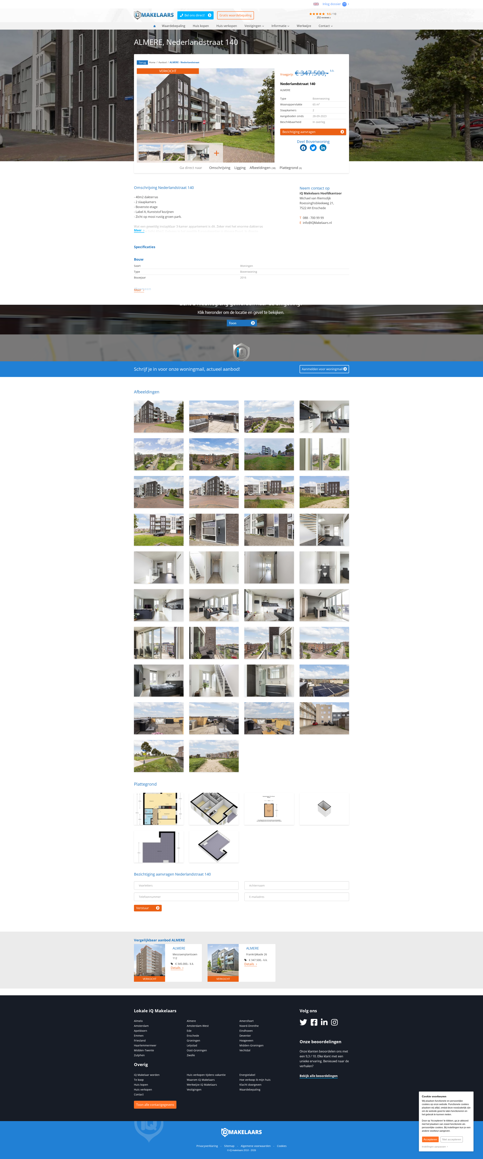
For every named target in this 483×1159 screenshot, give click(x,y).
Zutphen (139, 1055)
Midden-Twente (144, 1050)
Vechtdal (244, 1050)
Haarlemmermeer (145, 1045)
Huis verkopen (226, 26)
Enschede (193, 1035)
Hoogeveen (246, 1040)
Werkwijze (304, 26)
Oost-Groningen (197, 1050)
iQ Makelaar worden (147, 1075)
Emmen (139, 1035)
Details (176, 968)
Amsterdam (141, 1026)
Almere (191, 1021)
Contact (324, 26)
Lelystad (192, 1045)
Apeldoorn (140, 1030)
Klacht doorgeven (250, 1084)
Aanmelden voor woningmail (322, 369)
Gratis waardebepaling (235, 15)
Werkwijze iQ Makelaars (202, 1084)
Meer (138, 230)
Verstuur (142, 908)
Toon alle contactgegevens (155, 1105)
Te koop (139, 1079)
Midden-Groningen (251, 1045)
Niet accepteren (451, 1139)
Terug (142, 62)
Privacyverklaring (207, 1146)
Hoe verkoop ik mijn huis (255, 1079)
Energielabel (247, 1075)
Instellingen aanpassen (434, 1146)
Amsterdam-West (198, 1026)
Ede (189, 1030)
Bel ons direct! (195, 15)
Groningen (193, 1040)
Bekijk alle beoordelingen (319, 1076)
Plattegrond (291, 167)
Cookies (282, 1146)
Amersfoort (246, 1021)
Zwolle (191, 1055)
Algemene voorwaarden (256, 1146)
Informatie (278, 26)
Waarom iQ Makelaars (201, 1079)
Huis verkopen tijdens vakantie (206, 1075)
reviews (323, 17)
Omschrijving (219, 167)
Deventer (245, 1035)
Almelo (138, 1021)
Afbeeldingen (263, 167)
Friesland (140, 1040)
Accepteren (430, 1139)
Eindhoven (246, 1030)
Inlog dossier (332, 4)
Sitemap (229, 1146)
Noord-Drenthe (249, 1026)
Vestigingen (253, 26)
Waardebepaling (173, 26)
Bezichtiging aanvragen (298, 132)
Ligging (240, 167)
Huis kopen (201, 26)
